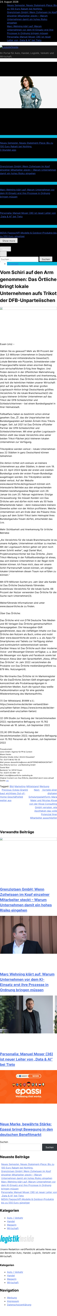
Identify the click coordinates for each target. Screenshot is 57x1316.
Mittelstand (32, 786)
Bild (12, 786)
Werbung (44, 786)
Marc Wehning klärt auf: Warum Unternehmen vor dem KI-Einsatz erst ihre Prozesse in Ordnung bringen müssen (30, 30)
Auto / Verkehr (15, 1217)
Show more (8, 240)
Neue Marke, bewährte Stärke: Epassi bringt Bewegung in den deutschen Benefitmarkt (26, 1129)
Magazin (11, 1224)
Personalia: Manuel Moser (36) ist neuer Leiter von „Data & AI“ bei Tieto (26, 1059)
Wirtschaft (5, 159)
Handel (3, 136)
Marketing (20, 786)
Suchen (4, 1141)
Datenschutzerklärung (19, 1304)
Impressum (13, 1301)
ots (7, 780)
